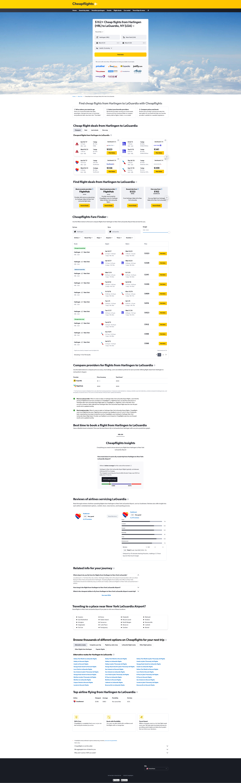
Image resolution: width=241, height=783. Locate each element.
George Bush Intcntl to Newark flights (85, 666)
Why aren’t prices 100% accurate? (85, 753)
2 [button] (163, 355)
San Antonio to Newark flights (114, 669)
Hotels (109, 10)
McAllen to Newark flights (113, 680)
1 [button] (159, 355)
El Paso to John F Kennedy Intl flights (147, 674)
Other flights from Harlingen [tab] (83, 649)
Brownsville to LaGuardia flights (115, 685)
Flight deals (117, 10)
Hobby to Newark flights (81, 661)
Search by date (84, 10)
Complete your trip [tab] (95, 645)
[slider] (169, 232)
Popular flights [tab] (100, 649)
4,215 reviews (87, 519)
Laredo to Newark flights (81, 685)
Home (74, 10)
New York (80, 96)
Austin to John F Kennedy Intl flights (147, 661)
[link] (84, 205)
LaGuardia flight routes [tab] (129, 645)
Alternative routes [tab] (80, 645)
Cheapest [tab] (78, 130)
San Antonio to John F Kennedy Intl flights (86, 672)
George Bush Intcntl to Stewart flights (85, 674)
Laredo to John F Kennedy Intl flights (147, 682)
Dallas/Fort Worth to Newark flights (116, 658)
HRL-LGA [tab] (120, 434)
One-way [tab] (105, 130)
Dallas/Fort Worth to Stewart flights (147, 669)
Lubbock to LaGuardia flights (114, 682)
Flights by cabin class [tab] (111, 645)
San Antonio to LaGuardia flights (115, 672)
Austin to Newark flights (81, 664)
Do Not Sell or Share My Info (114, 775)
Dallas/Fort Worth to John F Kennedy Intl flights (151, 658)
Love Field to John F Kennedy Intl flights (117, 674)
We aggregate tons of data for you (85, 749)
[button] (133, 26)
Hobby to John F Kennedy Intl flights (116, 664)
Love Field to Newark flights (145, 672)
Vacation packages (98, 10)
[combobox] (99, 32)
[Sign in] (148, 10)
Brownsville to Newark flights (146, 685)
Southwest (86, 513)
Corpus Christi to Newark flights (83, 682)
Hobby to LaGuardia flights (113, 661)
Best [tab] (86, 130)
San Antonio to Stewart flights (146, 680)
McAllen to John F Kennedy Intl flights (85, 677)
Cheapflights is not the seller (83, 746)
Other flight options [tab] (146, 645)
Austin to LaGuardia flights (145, 666)
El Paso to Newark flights (144, 677)
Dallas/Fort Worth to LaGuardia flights (85, 658)
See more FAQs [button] (106, 595)
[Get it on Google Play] (116, 780)
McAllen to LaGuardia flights (82, 680)
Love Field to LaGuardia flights (83, 669)
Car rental (127, 10)
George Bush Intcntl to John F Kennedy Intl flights (120, 666)
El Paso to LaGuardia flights (113, 677)
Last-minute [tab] (94, 130)
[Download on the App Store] (124, 780)
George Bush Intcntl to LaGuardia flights (149, 664)
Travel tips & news (139, 10)
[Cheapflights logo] (83, 4)
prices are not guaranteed (111, 740)
